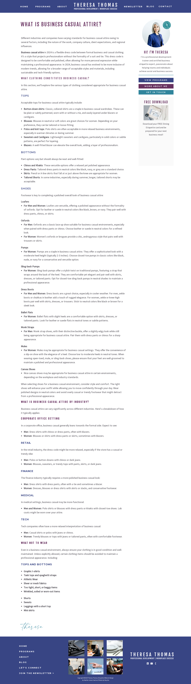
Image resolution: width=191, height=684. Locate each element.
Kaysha (107, 680)
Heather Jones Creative (90, 680)
